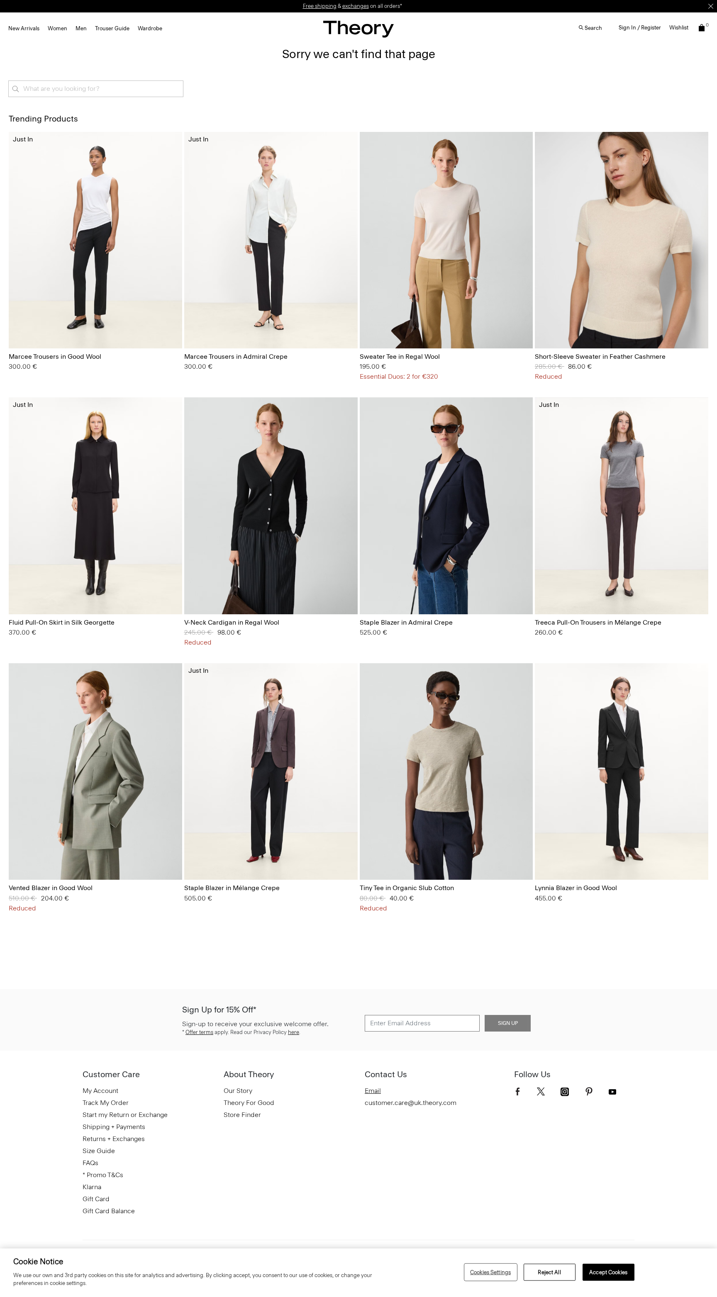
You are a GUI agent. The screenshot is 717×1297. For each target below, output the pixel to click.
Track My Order (106, 1103)
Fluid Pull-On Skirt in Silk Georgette (62, 622)
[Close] (710, 6)
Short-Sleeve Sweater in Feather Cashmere (600, 356)
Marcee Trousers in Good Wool (55, 356)
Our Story (238, 1091)
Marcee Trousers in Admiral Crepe (236, 356)
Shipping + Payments (114, 1127)
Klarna (92, 1187)
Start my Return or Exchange (125, 1115)
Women (57, 28)
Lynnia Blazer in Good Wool (576, 888)
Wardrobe (150, 28)
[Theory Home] (358, 29)
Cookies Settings (490, 1272)
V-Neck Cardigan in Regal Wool (231, 622)
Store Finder (242, 1115)
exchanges (355, 6)
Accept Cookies (608, 1272)
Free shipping (320, 6)
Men (81, 28)
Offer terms (199, 1032)
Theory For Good (249, 1103)
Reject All (549, 1272)
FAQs (90, 1163)
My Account (100, 1091)
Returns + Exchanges (114, 1139)
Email (373, 1091)
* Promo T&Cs (103, 1175)
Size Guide (99, 1151)
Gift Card (96, 1199)
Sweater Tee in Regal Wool (400, 356)
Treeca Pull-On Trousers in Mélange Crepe (598, 622)
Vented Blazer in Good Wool (51, 888)
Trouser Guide (112, 28)
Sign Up (508, 1023)
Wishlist (678, 27)
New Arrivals (23, 28)
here (293, 1032)
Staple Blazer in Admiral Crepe (406, 622)
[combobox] (95, 88)
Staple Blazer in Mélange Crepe (232, 888)
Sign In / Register (640, 27)
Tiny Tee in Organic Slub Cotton (407, 888)
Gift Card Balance (109, 1211)
